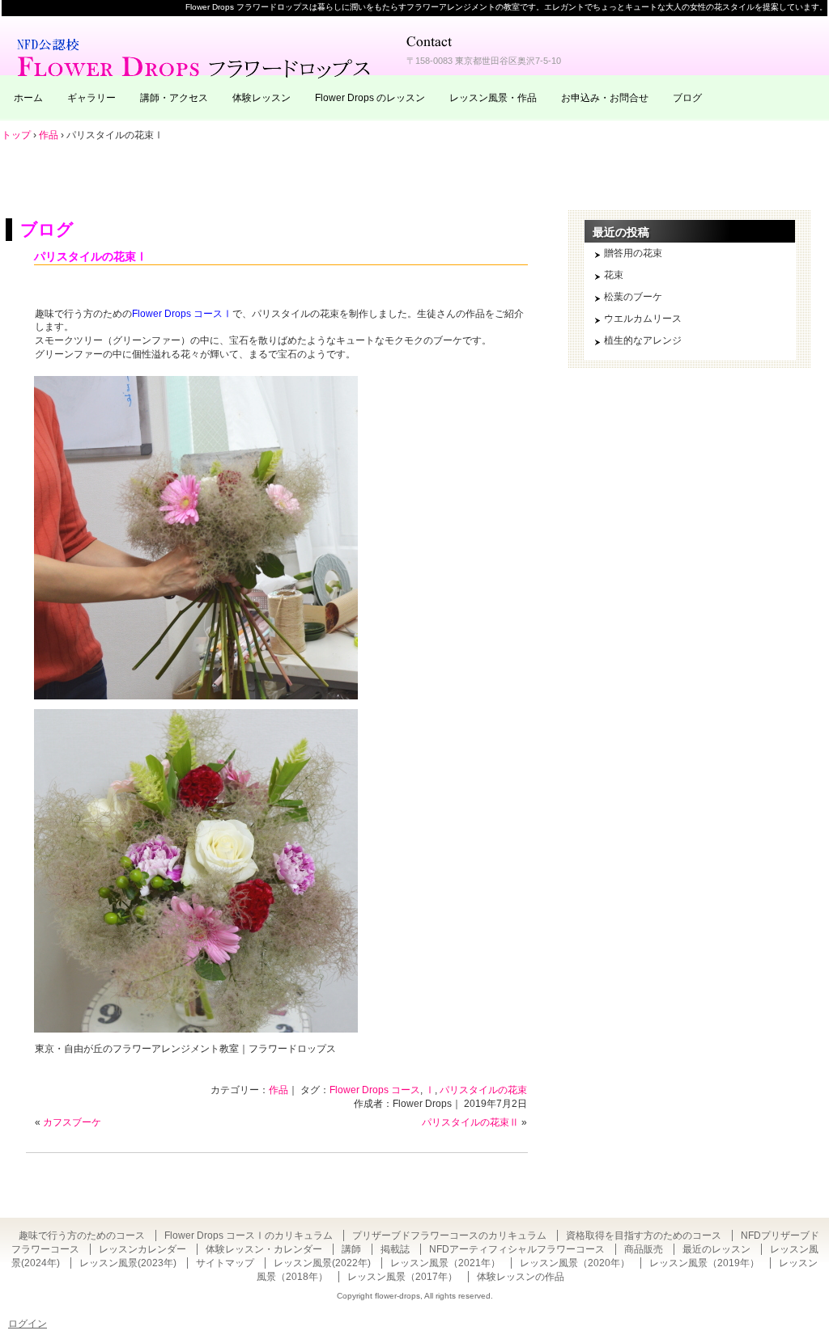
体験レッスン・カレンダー (264, 1249)
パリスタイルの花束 (483, 1090)
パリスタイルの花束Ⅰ (90, 256)
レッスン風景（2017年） (402, 1276)
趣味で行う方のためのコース (82, 1235)
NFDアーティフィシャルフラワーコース (517, 1249)
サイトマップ (225, 1263)
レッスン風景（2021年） (445, 1263)
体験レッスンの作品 (520, 1276)
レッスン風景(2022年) (322, 1263)
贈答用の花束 (633, 253)
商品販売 (643, 1249)
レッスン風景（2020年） (575, 1263)
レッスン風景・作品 (493, 97)
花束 (613, 275)
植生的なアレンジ (643, 340)
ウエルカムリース (643, 318)
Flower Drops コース (374, 1090)
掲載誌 (395, 1249)
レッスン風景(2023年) (127, 1263)
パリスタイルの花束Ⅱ (470, 1122)
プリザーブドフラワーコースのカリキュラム (449, 1235)
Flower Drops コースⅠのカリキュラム (248, 1235)
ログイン (27, 1323)
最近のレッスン (716, 1249)
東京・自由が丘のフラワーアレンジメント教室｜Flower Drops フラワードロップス (196, 56)
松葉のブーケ (633, 296)
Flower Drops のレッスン (370, 97)
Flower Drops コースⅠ (182, 313)
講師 (351, 1249)
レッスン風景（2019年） (704, 1263)
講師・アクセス (174, 97)
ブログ (687, 97)
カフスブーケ (72, 1122)
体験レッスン (261, 97)
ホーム (28, 97)
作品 (278, 1090)
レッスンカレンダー (142, 1249)
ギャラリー (91, 97)
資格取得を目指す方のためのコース (643, 1235)
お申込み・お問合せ (604, 97)
